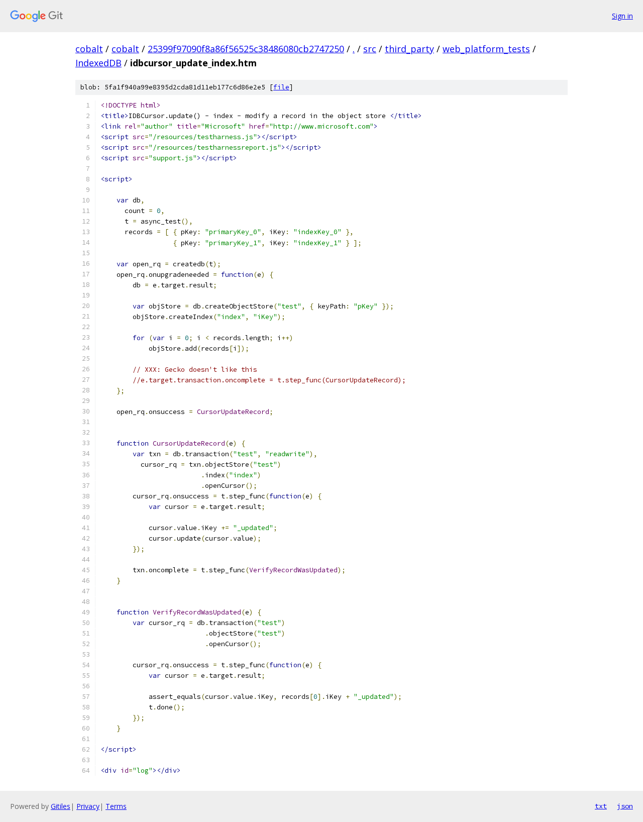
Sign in (622, 16)
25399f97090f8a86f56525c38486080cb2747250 (246, 49)
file (281, 87)
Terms (116, 806)
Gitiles (60, 806)
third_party (409, 49)
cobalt (89, 49)
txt (601, 805)
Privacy (87, 806)
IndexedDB (98, 63)
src (369, 49)
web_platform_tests (486, 49)
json (625, 805)
